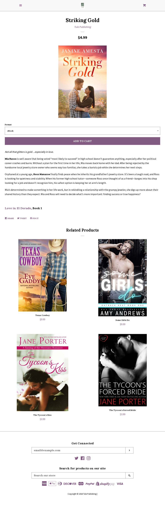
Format (8, 124)
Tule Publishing (82, 26)
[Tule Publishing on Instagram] (89, 458)
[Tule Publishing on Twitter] (76, 458)
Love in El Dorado (18, 208)
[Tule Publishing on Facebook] (83, 458)
